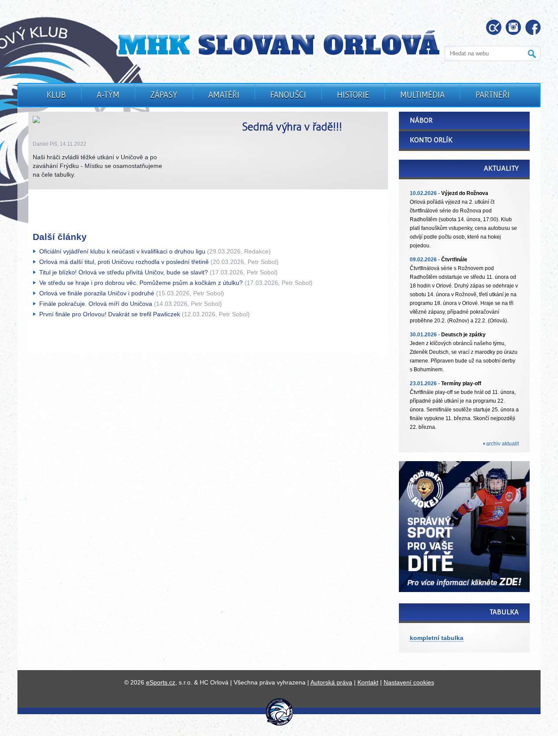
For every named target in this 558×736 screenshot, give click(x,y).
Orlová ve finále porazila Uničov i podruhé (96, 293)
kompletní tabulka (436, 637)
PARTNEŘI (493, 95)
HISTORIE (353, 95)
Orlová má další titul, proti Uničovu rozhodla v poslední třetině (124, 261)
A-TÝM (108, 95)
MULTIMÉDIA (422, 95)
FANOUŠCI (288, 95)
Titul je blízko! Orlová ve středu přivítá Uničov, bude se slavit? (123, 272)
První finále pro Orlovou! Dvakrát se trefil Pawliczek (109, 314)
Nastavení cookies (409, 682)
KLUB (56, 95)
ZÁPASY (163, 95)
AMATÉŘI (223, 95)
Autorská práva (331, 682)
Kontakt (367, 682)
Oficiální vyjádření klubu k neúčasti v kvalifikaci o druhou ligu (122, 251)
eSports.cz (160, 682)
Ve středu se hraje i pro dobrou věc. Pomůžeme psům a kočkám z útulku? (141, 282)
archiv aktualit (502, 444)
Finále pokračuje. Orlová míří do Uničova (95, 303)
